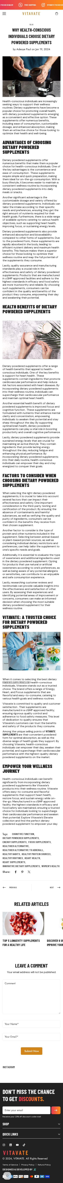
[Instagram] (4, 1145)
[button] (56, 13)
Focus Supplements (39, 842)
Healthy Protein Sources (36, 854)
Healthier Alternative (16, 846)
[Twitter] (29, 872)
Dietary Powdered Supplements (21, 838)
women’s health (50, 866)
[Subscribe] (55, 1110)
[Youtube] (17, 1145)
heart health (32, 858)
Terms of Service (10, 1164)
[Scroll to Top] (57, 1165)
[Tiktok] (24, 1145)
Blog (32, 24)
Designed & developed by (17, 1169)
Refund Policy (44, 1164)
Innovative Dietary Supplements (21, 866)
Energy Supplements (15, 842)
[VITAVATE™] (31, 13)
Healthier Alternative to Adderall (23, 850)
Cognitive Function (23, 834)
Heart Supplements (14, 862)
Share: (6, 872)
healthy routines (13, 858)
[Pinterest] (22, 872)
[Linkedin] (10, 1145)
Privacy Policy (27, 1164)
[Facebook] (16, 872)
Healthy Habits (11, 854)
